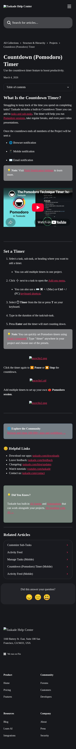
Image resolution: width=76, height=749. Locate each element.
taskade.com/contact (33, 473)
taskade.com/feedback (40, 460)
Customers (45, 690)
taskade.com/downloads (46, 455)
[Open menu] (69, 6)
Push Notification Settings (38, 170)
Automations (54, 503)
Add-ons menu (56, 280)
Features (8, 696)
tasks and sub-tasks (21, 113)
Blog (6, 722)
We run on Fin (14, 654)
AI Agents (36, 503)
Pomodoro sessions (14, 118)
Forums (44, 683)
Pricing (7, 690)
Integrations (9, 735)
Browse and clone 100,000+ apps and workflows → (36, 432)
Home (7, 683)
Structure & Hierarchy (34, 43)
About (43, 722)
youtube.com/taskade (39, 468)
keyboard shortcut (30, 293)
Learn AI (8, 728)
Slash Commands (17, 338)
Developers (46, 696)
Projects (53, 43)
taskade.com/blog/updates (37, 464)
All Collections (11, 43)
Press (43, 728)
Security (44, 735)
